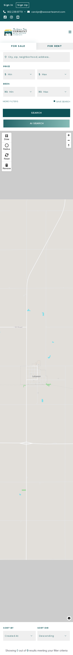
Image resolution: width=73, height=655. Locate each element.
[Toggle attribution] (69, 618)
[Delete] (7, 166)
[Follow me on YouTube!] (17, 17)
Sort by (8, 628)
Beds (6, 84)
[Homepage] (15, 32)
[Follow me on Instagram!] (11, 17)
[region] (36, 376)
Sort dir (43, 628)
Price (6, 66)
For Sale (18, 46)
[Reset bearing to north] (68, 145)
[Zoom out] (68, 140)
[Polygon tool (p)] (7, 137)
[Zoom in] (68, 135)
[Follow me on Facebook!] (5, 17)
